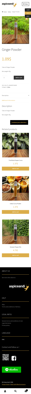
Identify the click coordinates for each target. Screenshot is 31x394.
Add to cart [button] (15, 168)
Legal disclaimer (6, 323)
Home (5, 12)
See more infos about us (8, 277)
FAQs (3, 304)
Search (15, 391)
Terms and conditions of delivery (11, 307)
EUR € (27, 16)
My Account (5, 391)
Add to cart (19, 77)
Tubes (9, 12)
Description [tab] (5, 95)
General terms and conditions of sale (12, 321)
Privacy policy (6, 325)
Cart (24, 389)
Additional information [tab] (8, 100)
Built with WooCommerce (18, 384)
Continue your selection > (19, 122)
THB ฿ (27, 10)
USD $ (27, 13)
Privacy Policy (6, 384)
